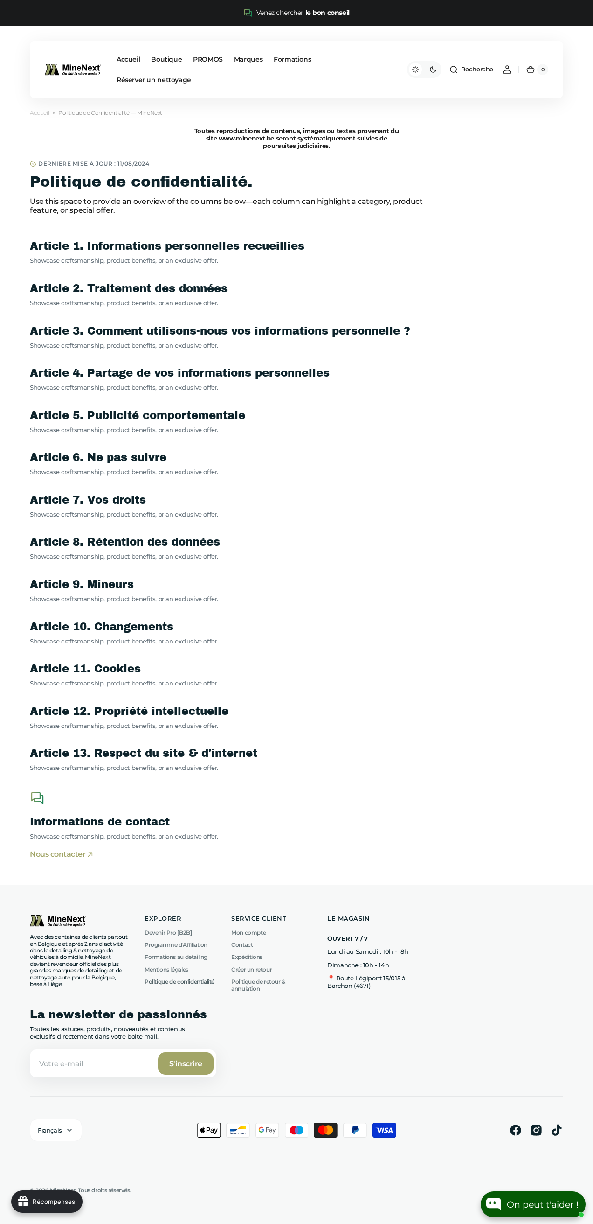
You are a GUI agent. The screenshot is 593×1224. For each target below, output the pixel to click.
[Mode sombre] (424, 69)
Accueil (39, 113)
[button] (471, 69)
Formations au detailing (176, 956)
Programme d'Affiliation (176, 944)
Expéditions (246, 956)
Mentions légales (166, 969)
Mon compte (248, 933)
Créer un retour (251, 969)
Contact (242, 944)
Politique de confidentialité (179, 981)
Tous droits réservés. (104, 1190)
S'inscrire (185, 1063)
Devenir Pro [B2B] (168, 933)
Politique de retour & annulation (258, 985)
